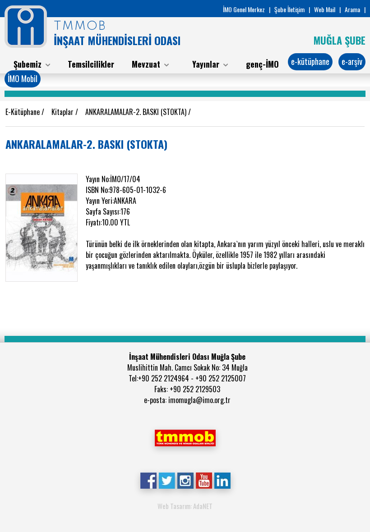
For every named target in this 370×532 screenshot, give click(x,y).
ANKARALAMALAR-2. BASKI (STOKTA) (136, 111)
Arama (352, 9)
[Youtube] (203, 479)
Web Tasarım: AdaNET (185, 506)
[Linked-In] (222, 479)
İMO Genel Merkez (244, 9)
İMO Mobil (22, 78)
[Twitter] (166, 479)
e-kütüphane (310, 61)
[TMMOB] (185, 436)
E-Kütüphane (23, 111)
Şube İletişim (289, 9)
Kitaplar (63, 111)
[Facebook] (148, 479)
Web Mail (324, 9)
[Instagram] (185, 479)
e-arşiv (352, 61)
